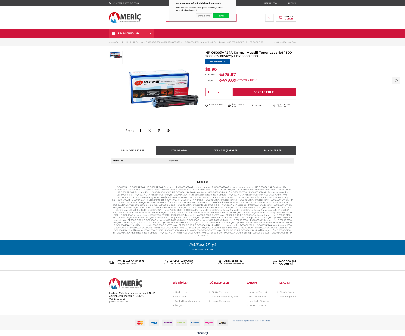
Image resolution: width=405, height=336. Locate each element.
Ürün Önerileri (272, 150)
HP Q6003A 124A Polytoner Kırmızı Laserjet (232, 187)
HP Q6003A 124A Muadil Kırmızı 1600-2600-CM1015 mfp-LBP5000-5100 (164, 227)
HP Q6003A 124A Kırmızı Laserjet (218, 199)
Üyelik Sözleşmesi (221, 301)
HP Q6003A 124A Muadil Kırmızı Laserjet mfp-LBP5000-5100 (223, 225)
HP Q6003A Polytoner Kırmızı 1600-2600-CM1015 (144, 215)
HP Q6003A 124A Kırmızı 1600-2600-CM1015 (263, 202)
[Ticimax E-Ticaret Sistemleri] (202, 333)
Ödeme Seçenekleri (225, 150)
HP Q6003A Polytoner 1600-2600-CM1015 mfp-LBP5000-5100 (216, 220)
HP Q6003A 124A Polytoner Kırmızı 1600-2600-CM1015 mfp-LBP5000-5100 (209, 192)
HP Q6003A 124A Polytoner (160, 187)
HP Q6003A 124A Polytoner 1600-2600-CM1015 (212, 197)
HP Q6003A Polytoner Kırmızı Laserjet (256, 210)
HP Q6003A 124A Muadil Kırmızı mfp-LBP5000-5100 (227, 227)
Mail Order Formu (258, 296)
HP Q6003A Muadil (278, 232)
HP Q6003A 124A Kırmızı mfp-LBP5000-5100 (196, 205)
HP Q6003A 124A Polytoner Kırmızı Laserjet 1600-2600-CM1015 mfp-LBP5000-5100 (184, 189)
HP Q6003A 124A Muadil (145, 222)
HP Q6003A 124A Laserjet (233, 205)
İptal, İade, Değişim (259, 301)
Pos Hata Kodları (257, 305)
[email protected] (118, 301)
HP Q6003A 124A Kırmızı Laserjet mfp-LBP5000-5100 (213, 202)
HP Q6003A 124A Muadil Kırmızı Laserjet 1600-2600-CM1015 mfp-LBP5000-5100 (152, 225)
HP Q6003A (121, 187)
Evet (221, 15)
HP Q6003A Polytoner (194, 210)
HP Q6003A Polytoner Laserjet (129, 217)
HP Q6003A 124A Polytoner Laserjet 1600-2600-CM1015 (198, 194)
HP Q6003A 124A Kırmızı (189, 199)
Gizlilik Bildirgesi (220, 292)
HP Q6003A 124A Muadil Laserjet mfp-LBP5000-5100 (264, 230)
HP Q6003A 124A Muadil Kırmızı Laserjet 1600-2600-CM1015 (262, 222)
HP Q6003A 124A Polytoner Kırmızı (192, 187)
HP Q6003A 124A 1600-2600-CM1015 (244, 207)
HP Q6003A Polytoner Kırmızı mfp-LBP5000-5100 (265, 215)
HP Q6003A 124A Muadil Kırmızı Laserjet (211, 222)
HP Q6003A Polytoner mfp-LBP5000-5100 (270, 220)
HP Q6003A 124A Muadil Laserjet (270, 227)
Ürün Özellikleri (132, 150)
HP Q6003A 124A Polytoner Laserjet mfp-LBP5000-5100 (159, 197)
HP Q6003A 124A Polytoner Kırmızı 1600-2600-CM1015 (144, 192)
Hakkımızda (181, 292)
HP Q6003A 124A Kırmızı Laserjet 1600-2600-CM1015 (262, 199)
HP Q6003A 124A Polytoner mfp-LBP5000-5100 (152, 199)
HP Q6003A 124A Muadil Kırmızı (174, 222)
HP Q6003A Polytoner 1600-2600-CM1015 (163, 220)
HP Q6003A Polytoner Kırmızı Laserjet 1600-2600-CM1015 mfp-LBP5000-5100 (198, 212)
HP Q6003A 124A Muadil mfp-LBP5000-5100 (245, 232)
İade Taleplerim (288, 296)
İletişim (178, 305)
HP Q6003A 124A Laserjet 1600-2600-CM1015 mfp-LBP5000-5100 (145, 207)
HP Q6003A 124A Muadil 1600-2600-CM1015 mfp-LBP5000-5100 (190, 232)
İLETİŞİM (292, 3)
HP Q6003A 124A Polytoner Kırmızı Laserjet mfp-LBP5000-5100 (259, 189)
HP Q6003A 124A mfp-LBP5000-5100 (163, 210)
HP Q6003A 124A (136, 187)
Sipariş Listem (287, 292)
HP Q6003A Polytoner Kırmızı (221, 210)
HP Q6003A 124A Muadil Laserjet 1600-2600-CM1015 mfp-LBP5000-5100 (200, 230)
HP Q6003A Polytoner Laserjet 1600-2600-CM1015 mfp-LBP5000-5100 (232, 217)
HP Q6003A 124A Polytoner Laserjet (151, 194)
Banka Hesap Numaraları (187, 301)
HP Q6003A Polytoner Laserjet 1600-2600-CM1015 (171, 217)
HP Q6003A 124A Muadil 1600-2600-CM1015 (135, 232)
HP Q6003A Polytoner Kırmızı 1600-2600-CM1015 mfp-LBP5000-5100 (204, 215)
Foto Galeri (181, 296)
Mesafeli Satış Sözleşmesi (225, 296)
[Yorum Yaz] (396, 80)
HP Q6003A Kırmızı (122, 222)
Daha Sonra (204, 15)
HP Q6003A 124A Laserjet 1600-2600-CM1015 (269, 205)
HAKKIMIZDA (270, 3)
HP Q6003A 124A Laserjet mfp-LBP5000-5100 (202, 207)
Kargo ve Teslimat (258, 292)
